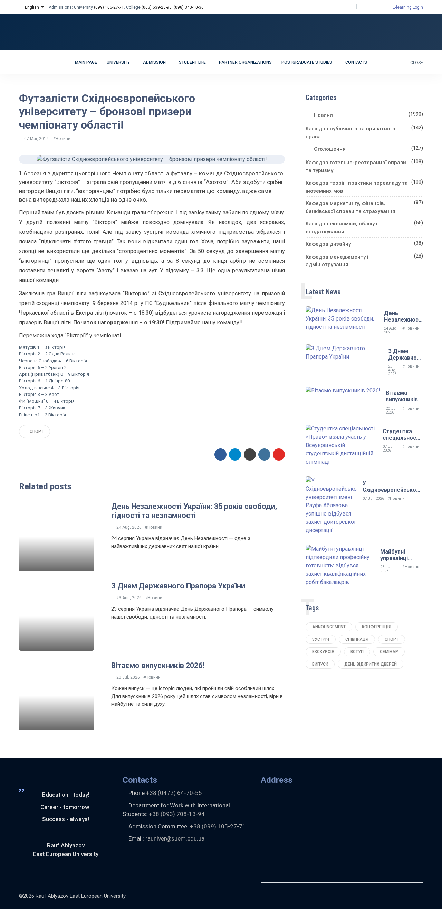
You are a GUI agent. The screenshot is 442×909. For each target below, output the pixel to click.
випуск (320, 664)
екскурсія (323, 651)
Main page (86, 62)
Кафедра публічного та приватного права (350, 133)
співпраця (356, 639)
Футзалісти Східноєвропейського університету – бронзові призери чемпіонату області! (107, 111)
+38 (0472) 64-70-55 (174, 792)
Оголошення (330, 149)
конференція (376, 626)
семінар (389, 651)
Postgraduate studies (307, 62)
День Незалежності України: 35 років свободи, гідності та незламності (194, 511)
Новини (323, 115)
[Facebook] (363, 7)
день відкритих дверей (370, 664)
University (119, 62)
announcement (329, 626)
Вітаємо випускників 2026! (157, 665)
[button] (31, 7)
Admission (155, 62)
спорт (36, 431)
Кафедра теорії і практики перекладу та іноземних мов (357, 187)
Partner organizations (245, 62)
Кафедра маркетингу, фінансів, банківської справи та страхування (350, 207)
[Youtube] (376, 7)
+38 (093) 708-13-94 (177, 813)
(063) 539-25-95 (157, 7)
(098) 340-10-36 (189, 7)
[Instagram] (370, 7)
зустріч (320, 639)
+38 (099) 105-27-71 (218, 826)
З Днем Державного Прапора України (178, 586)
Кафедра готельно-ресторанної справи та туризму (356, 166)
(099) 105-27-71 (109, 7)
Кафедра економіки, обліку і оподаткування (341, 228)
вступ (357, 651)
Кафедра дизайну (328, 244)
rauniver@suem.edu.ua (174, 838)
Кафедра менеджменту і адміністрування (337, 261)
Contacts (356, 62)
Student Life (193, 62)
